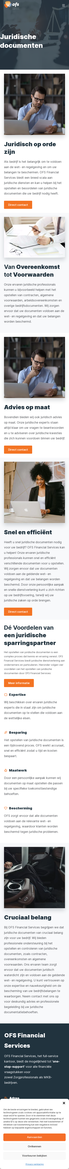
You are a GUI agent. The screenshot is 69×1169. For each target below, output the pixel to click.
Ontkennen (34, 1146)
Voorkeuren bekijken (34, 1155)
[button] (64, 1103)
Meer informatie (19, 683)
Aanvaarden (34, 1137)
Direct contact (18, 204)
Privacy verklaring (35, 1164)
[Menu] (63, 5)
